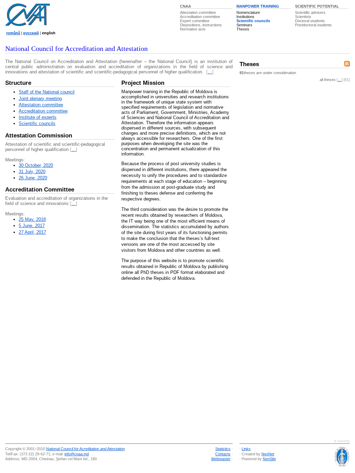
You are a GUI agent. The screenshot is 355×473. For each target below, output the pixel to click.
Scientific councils (253, 21)
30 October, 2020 (36, 165)
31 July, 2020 (32, 171)
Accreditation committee (200, 17)
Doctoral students (310, 21)
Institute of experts (38, 117)
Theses (242, 29)
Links (246, 449)
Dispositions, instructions (201, 25)
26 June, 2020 (33, 177)
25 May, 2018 (32, 219)
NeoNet (267, 454)
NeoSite (269, 459)
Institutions (245, 17)
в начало (342, 441)
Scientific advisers (310, 12)
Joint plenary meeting (40, 98)
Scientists (303, 17)
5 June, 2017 (32, 225)
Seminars (244, 25)
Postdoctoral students (313, 25)
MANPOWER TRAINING (257, 6)
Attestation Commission (38, 135)
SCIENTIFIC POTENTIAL (317, 6)
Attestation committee (198, 12)
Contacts (223, 454)
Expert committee (194, 21)
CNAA (185, 6)
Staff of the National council (47, 92)
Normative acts (193, 29)
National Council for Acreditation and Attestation (85, 449)
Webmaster (221, 459)
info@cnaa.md (76, 454)
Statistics (223, 449)
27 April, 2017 (32, 232)
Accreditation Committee (39, 189)
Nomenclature (248, 12)
